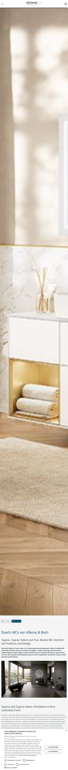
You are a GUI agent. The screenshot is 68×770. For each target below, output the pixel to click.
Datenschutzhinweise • (31, 736)
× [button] (66, 730)
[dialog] (34, 749)
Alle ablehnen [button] (53, 751)
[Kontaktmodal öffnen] (2, 3)
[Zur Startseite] (34, 3)
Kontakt (13, 738)
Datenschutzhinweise (9, 757)
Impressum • (7, 738)
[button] (65, 3)
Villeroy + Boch (16, 621)
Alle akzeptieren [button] (53, 747)
